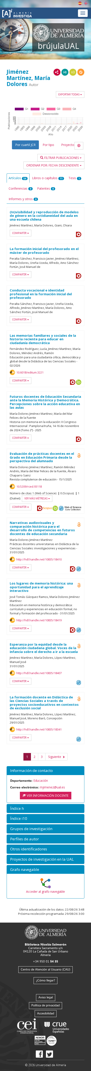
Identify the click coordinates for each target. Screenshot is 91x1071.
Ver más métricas (36, 498)
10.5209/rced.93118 (29, 486)
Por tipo (48, 145)
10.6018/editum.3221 (30, 372)
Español (80, 3)
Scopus (47, 508)
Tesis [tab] (74, 178)
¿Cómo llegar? (45, 980)
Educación (40, 780)
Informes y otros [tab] (22, 199)
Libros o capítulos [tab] (47, 178)
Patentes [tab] (45, 188)
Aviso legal (45, 997)
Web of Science (72, 508)
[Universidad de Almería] (45, 932)
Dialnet (78, 234)
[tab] (45, 770)
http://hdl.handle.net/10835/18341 (39, 729)
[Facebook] (39, 1054)
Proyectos (68, 145)
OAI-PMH (61, 508)
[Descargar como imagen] (78, 146)
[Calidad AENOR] (46, 1040)
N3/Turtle (72, 72)
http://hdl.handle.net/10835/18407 (39, 673)
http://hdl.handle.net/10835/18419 (39, 620)
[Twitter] (49, 1054)
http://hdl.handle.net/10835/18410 (39, 559)
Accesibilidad (45, 1013)
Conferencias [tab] (20, 188)
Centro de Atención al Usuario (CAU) (45, 969)
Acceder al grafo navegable (45, 891)
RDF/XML (57, 72)
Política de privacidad (45, 1005)
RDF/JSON (80, 72)
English (86, 3)
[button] (45, 770)
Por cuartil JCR (25, 145)
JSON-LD (64, 72)
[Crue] (56, 1026)
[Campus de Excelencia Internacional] (28, 1026)
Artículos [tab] (17, 178)
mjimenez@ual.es (52, 787)
